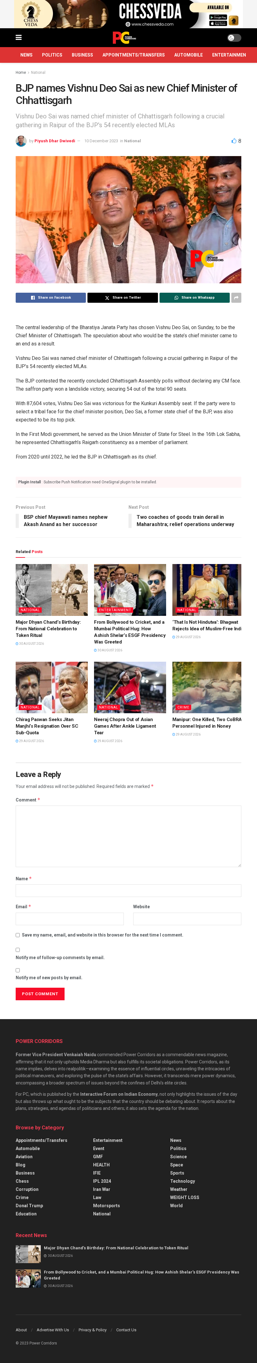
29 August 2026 (188, 637)
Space (176, 1164)
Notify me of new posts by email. (49, 977)
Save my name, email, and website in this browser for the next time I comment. (102, 934)
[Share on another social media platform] (236, 298)
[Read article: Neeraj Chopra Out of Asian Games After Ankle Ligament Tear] (130, 687)
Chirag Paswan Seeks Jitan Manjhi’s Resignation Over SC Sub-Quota (47, 726)
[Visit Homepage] (124, 37)
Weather (178, 1189)
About (21, 1330)
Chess (22, 1181)
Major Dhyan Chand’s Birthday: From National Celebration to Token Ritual (48, 628)
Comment (28, 800)
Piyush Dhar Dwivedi (54, 140)
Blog (20, 1164)
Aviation (24, 1156)
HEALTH (101, 1164)
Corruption (27, 1189)
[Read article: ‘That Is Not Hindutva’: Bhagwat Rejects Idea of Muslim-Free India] (208, 590)
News (26, 54)
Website (141, 906)
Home (21, 72)
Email (23, 907)
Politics (52, 54)
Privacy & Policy (93, 1330)
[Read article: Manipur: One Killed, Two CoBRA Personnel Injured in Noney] (208, 687)
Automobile (188, 54)
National (38, 72)
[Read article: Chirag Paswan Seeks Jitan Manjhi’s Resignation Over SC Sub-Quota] (52, 687)
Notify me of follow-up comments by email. (60, 957)
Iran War (101, 1189)
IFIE (97, 1173)
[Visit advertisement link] (128, 14)
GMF (98, 1156)
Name (24, 879)
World (176, 1205)
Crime (183, 707)
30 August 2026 (31, 643)
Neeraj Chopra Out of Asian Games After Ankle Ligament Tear (125, 726)
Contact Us (126, 1330)
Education (26, 1213)
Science (178, 1156)
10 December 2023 (101, 140)
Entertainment (230, 54)
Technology (182, 1181)
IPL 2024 (102, 1181)
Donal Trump (29, 1205)
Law (97, 1197)
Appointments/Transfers (133, 54)
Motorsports (106, 1205)
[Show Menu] (19, 37)
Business (82, 54)
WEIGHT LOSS (184, 1197)
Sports (177, 1173)
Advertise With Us (53, 1330)
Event (98, 1148)
